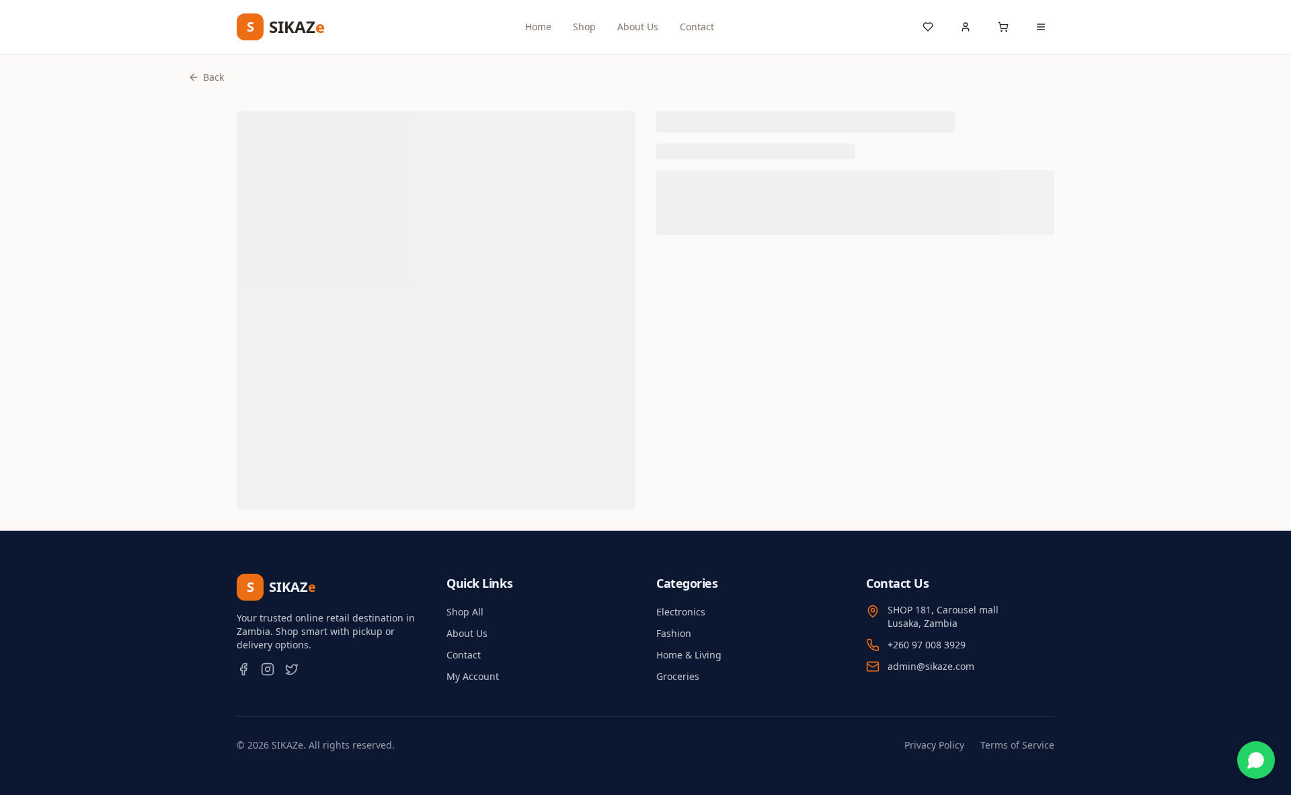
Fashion (673, 633)
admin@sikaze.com (931, 666)
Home (538, 26)
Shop (584, 26)
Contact (697, 26)
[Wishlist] (927, 26)
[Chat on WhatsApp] (1256, 760)
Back (213, 77)
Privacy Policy (934, 745)
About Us (637, 26)
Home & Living (688, 654)
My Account (472, 676)
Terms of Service (1017, 745)
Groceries (677, 676)
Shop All (464, 611)
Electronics (680, 611)
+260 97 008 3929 (927, 644)
